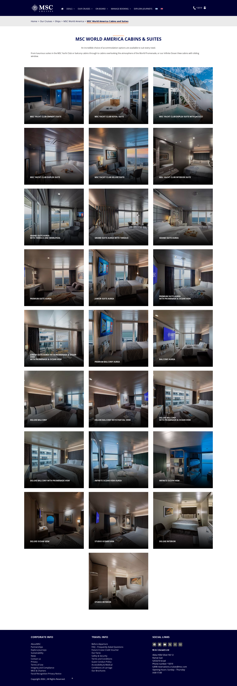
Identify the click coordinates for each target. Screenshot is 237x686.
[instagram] (160, 644)
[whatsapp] (175, 644)
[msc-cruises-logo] (42, 5)
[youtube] (165, 644)
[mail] (180, 644)
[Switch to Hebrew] (156, 8)
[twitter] (170, 644)
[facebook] (154, 644)
